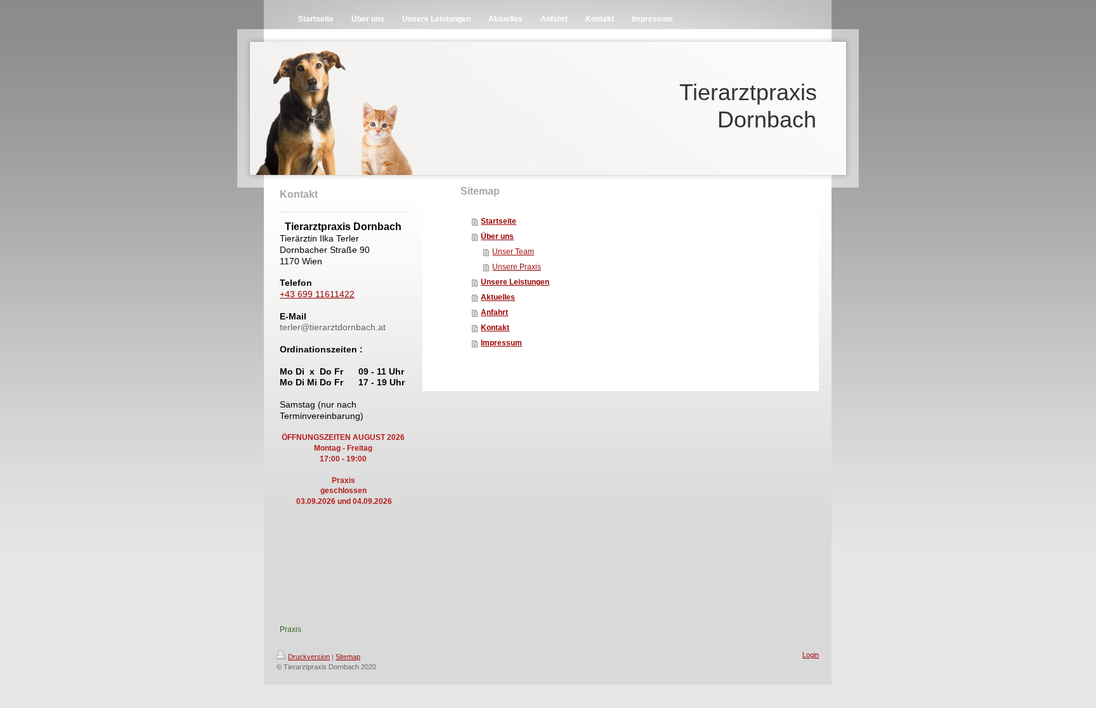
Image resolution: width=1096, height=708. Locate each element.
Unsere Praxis (516, 266)
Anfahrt (494, 312)
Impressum (501, 342)
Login (810, 655)
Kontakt (495, 327)
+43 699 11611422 (317, 294)
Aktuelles (498, 297)
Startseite (498, 221)
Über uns (497, 236)
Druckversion (309, 656)
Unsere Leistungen (515, 282)
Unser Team (513, 251)
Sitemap (348, 656)
